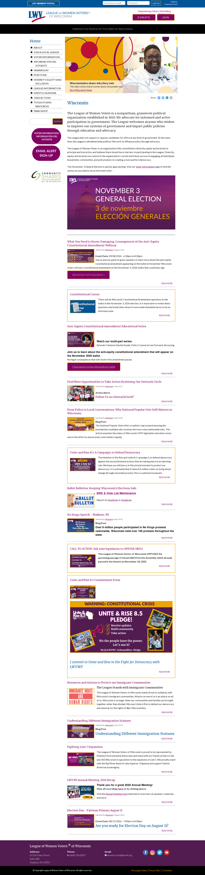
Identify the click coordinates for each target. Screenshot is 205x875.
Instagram (126, 499)
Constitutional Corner (83, 83)
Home (35, 41)
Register (174, 2)
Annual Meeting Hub (116, 793)
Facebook (112, 499)
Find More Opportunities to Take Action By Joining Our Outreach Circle (114, 381)
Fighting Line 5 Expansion (85, 747)
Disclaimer (167, 870)
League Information (47, 88)
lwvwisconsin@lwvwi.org (119, 855)
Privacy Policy (155, 870)
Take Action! (42, 97)
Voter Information (145, 166)
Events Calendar (45, 92)
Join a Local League (46, 52)
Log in (156, 3)
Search (58, 121)
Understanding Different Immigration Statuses (99, 720)
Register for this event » (88, 274)
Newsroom (41, 70)
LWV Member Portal (43, 3)
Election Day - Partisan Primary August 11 (94, 810)
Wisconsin (109, 250)
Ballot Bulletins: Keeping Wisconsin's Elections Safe (101, 488)
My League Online (139, 870)
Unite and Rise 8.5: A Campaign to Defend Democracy (105, 452)
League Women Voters (68, 14)
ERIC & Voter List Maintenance (116, 493)
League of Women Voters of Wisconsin (60, 846)
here (120, 788)
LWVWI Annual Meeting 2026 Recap (91, 780)
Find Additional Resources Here (93, 366)
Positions (40, 74)
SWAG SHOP (41, 110)
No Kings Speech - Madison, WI (88, 514)
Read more (167, 283)
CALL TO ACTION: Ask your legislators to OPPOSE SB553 (106, 548)
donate (144, 17)
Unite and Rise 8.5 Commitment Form (95, 580)
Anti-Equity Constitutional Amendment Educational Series (106, 326)
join (165, 17)
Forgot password (171, 4)
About (38, 47)
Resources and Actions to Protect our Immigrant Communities (109, 682)
